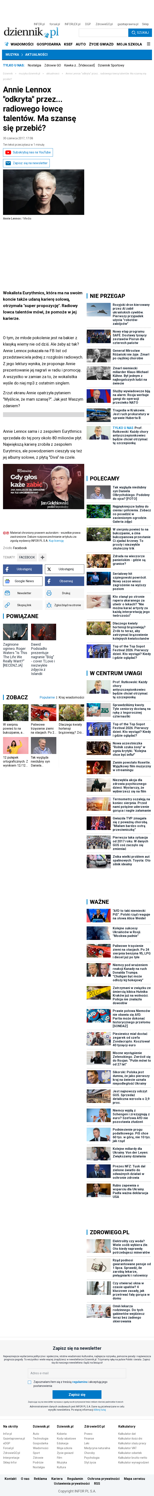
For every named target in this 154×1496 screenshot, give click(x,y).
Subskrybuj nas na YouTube (32, 152)
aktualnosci (52, 73)
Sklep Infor (10, 1462)
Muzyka (12, 54)
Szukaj (143, 33)
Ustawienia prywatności (72, 1483)
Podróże (38, 1462)
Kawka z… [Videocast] (79, 65)
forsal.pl (55, 24)
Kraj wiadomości (71, 697)
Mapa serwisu (134, 1479)
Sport (36, 1452)
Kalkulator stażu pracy (132, 1443)
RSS (97, 1483)
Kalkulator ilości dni (130, 1438)
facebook (27, 557)
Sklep (145, 24)
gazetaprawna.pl (128, 24)
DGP (88, 24)
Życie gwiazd (65, 1452)
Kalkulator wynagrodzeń (133, 1462)
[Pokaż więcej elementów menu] (148, 44)
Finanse (89, 1438)
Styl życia (90, 1462)
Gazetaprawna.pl (14, 1438)
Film (59, 1457)
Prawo (88, 1433)
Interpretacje (11, 1457)
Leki (86, 1443)
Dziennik (8, 73)
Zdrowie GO (52, 65)
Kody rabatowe (66, 1438)
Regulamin (75, 1479)
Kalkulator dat (127, 1433)
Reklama (40, 1479)
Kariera (57, 1479)
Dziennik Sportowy (111, 65)
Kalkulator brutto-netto (132, 1457)
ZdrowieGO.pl (104, 24)
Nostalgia (34, 65)
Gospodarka (40, 1443)
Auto (36, 1433)
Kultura (61, 1467)
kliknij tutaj (100, 1409)
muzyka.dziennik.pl (29, 73)
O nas (25, 1479)
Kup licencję (56, 540)
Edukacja (62, 1443)
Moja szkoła (64, 1448)
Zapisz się (77, 1394)
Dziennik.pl (41, 1426)
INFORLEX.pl (72, 24)
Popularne (47, 697)
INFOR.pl (39, 24)
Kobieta (62, 1433)
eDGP (6, 1443)
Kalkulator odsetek (130, 1452)
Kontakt (10, 1479)
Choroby (89, 1452)
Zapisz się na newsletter (30, 163)
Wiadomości (40, 1448)
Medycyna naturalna (97, 1448)
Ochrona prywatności (103, 1479)
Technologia (40, 1438)
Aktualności (36, 54)
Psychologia (91, 1457)
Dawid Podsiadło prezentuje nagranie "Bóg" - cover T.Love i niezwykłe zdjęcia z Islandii (43, 659)
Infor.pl (7, 1433)
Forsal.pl (8, 1448)
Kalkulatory (126, 1426)
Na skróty (10, 1426)
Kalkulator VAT (127, 1448)
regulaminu (79, 1381)
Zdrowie (38, 1457)
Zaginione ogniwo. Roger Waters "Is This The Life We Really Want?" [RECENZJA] (15, 654)
